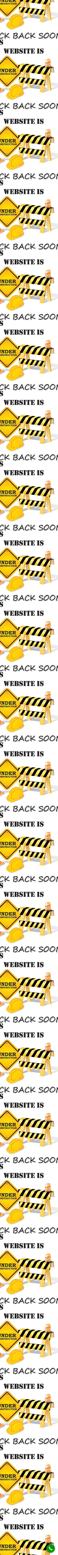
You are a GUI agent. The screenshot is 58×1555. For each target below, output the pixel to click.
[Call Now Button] (50, 1548)
